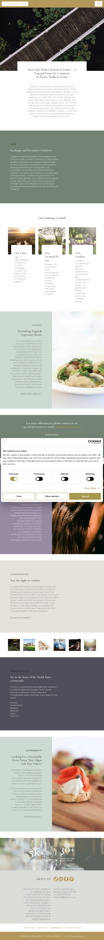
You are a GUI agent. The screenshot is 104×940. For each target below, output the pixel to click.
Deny (19, 496)
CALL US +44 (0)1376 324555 (74, 936)
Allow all (85, 496)
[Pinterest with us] (71, 879)
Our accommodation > (20, 618)
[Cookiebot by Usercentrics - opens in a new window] (90, 442)
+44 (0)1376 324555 (32, 427)
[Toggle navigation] (98, 3)
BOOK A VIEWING (53, 936)
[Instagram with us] (61, 879)
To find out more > (33, 817)
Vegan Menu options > (31, 394)
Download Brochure (15, 4)
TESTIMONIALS (56, 928)
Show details (90, 488)
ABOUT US (42, 928)
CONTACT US (28, 928)
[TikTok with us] (56, 879)
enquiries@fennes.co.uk (68, 427)
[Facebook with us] (66, 879)
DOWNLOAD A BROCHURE (30, 936)
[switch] (39, 479)
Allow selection (52, 496)
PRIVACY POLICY (73, 928)
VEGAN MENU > (52, 435)
